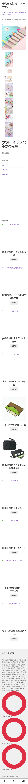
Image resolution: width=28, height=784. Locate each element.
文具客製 (9, 19)
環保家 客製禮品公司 (9, 5)
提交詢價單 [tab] (5, 161)
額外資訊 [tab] (4, 170)
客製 (13, 12)
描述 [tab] (3, 165)
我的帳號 (4, 781)
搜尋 (14, 781)
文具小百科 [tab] (5, 174)
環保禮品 (9, 12)
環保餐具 (9, 14)
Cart (22, 780)
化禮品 (22, 12)
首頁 (5, 19)
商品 (17, 12)
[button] (2, 25)
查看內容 (14, 259)
